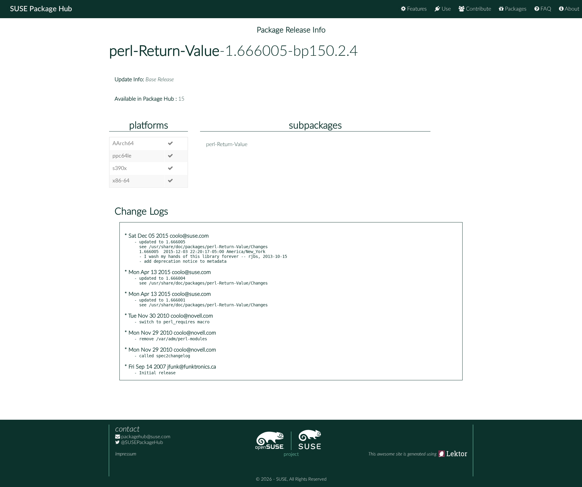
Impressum (125, 454)
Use (445, 9)
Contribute (477, 9)
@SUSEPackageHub (141, 442)
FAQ (545, 9)
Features (416, 9)
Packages (515, 9)
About (571, 9)
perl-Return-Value (164, 51)
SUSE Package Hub (41, 9)
